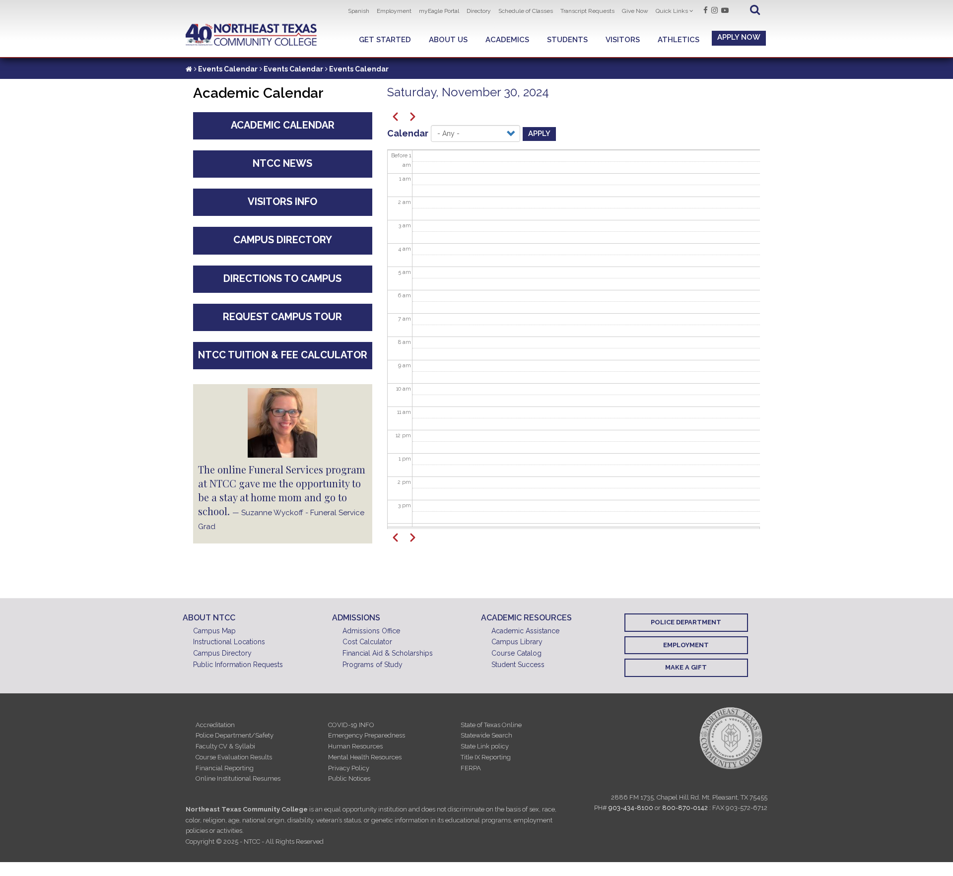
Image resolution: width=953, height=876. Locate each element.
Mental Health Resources (365, 757)
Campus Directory (282, 240)
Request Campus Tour (282, 317)
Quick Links (672, 10)
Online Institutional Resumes (238, 778)
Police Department (686, 622)
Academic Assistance (525, 631)
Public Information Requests (238, 665)
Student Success (518, 665)
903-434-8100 (631, 807)
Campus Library (517, 642)
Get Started (385, 39)
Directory (479, 10)
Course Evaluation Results (234, 757)
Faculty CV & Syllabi (225, 746)
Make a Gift (686, 667)
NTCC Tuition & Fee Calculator (282, 355)
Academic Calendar (283, 125)
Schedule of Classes (525, 10)
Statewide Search (486, 735)
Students (567, 39)
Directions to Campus (282, 278)
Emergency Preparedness (366, 735)
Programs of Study (372, 665)
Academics (507, 39)
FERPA (471, 768)
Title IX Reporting (486, 757)
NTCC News (282, 163)
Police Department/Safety (234, 735)
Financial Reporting (225, 768)
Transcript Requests (587, 10)
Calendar (407, 133)
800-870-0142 (685, 807)
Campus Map (214, 631)
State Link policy (485, 746)
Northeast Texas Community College (251, 35)
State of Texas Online (491, 725)
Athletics (678, 39)
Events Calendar (228, 69)
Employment (394, 10)
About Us (448, 39)
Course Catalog (516, 653)
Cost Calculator (367, 642)
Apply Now (738, 37)
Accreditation (215, 725)
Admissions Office (371, 631)
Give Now (635, 10)
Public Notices (349, 778)
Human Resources (355, 746)
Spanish (358, 10)
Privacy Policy (348, 768)
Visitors (623, 39)
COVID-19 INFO (351, 725)
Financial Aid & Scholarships (387, 653)
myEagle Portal (439, 10)
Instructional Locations (229, 642)
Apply (539, 133)
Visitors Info (282, 201)
